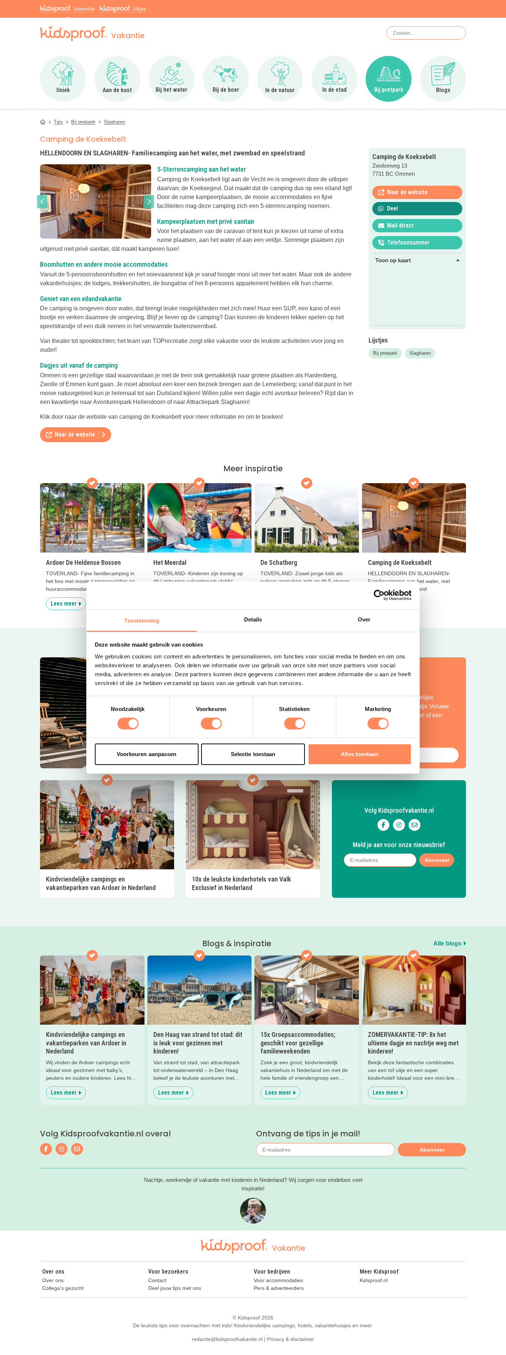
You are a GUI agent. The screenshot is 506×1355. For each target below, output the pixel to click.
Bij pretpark (385, 353)
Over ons (53, 1280)
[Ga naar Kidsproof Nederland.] (43, 122)
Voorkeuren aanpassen (147, 754)
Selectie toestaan (253, 754)
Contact (157, 1280)
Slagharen (420, 353)
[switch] (211, 723)
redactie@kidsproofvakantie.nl (227, 1339)
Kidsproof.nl (373, 1280)
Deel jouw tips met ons (174, 1288)
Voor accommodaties (278, 1280)
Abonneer (432, 1150)
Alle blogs (448, 943)
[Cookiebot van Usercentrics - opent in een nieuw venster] (379, 595)
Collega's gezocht (63, 1288)
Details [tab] (253, 619)
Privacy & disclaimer (290, 1339)
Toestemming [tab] (141, 620)
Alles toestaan (359, 754)
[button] (42, 201)
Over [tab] (364, 619)
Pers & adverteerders (279, 1288)
